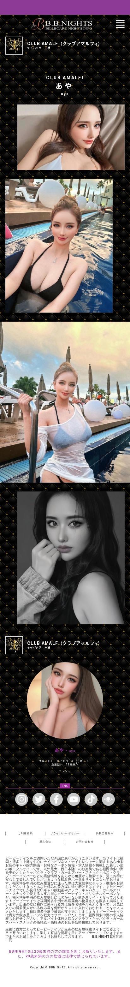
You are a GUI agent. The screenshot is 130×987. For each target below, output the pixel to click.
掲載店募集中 (105, 833)
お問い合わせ (85, 841)
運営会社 (45, 841)
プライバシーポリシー (65, 833)
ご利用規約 (25, 833)
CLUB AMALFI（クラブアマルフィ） (64, 43)
